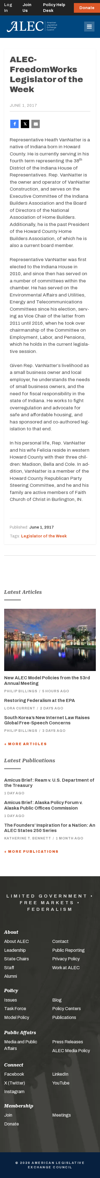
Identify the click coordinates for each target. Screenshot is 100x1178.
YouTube (60, 1083)
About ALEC (16, 941)
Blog (57, 1000)
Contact (60, 941)
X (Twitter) (14, 1083)
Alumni (10, 976)
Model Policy (16, 1017)
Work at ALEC (66, 967)
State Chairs (16, 958)
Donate (86, 8)
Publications (64, 1017)
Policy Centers (66, 1008)
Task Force (15, 1008)
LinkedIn (60, 1074)
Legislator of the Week (44, 536)
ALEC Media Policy (71, 1050)
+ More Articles (25, 744)
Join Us (26, 8)
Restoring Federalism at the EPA (39, 700)
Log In (8, 8)
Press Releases (67, 1041)
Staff (9, 967)
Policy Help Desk (54, 8)
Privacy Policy (66, 958)
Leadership (15, 950)
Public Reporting (68, 950)
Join (8, 1115)
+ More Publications (31, 852)
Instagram (14, 1091)
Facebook (14, 1074)
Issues (10, 1000)
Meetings (61, 1115)
